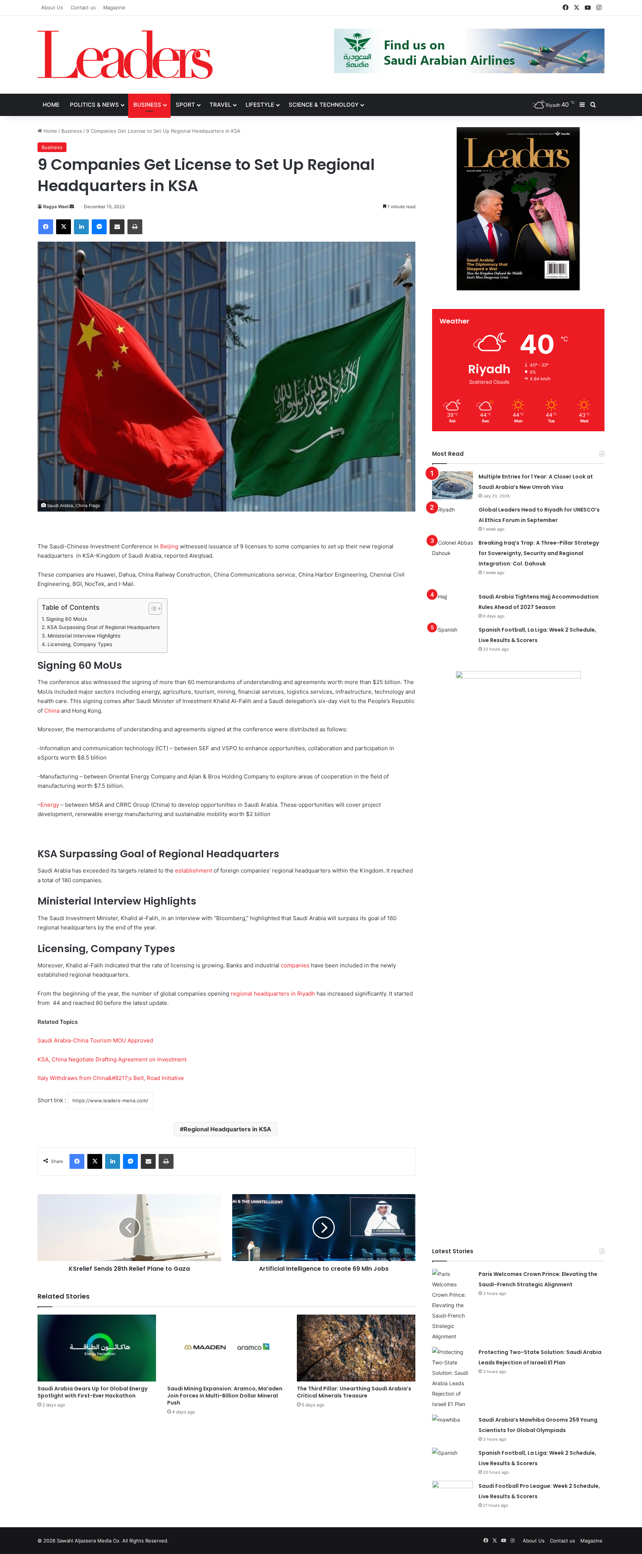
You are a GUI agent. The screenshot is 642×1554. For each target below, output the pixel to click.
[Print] (134, 226)
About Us (52, 7)
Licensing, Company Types (80, 644)
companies (295, 965)
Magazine (114, 7)
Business (147, 104)
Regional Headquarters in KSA (227, 1129)
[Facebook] (45, 226)
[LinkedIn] (81, 226)
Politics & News (94, 104)
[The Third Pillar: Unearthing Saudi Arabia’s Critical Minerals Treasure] (356, 1348)
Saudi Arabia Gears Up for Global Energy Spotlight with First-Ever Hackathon (92, 1392)
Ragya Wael (55, 206)
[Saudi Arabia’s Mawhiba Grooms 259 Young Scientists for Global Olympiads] (452, 1428)
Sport (185, 104)
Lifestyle (260, 104)
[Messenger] (99, 226)
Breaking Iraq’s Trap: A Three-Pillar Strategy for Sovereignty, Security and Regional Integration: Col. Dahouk (539, 553)
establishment (193, 870)
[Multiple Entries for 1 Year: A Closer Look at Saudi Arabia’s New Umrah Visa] (452, 485)
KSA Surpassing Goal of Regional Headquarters (103, 627)
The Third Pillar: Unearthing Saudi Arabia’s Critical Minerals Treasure (354, 1392)
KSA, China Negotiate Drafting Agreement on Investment (112, 1059)
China (51, 710)
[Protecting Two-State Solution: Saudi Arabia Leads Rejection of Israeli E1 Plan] (452, 1378)
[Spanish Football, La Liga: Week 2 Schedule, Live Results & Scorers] (452, 638)
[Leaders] (125, 54)
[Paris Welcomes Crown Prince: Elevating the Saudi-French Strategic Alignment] (452, 1305)
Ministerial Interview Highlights (84, 636)
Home (51, 104)
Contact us (83, 7)
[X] (63, 226)
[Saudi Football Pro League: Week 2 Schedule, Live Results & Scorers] (452, 1495)
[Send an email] (71, 206)
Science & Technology (324, 104)
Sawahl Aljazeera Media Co (88, 1541)
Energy (49, 804)
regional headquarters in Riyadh (273, 993)
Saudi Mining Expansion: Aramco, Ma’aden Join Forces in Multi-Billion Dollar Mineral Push (224, 1395)
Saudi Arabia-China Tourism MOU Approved (95, 1040)
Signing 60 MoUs (66, 619)
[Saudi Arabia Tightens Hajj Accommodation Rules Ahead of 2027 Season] (452, 605)
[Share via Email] (117, 226)
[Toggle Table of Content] (151, 608)
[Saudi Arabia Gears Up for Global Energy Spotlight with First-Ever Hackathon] (97, 1348)
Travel (220, 104)
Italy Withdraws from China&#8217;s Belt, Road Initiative (111, 1077)
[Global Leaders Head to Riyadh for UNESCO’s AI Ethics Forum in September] (452, 518)
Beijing (169, 546)
